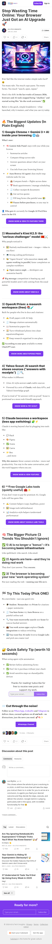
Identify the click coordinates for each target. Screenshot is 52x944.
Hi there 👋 (6, 843)
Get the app (38, 933)
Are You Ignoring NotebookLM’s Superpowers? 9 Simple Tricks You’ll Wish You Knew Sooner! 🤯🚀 (19, 837)
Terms (36, 924)
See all (7, 893)
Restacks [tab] (17, 759)
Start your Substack (19, 933)
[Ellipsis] (49, 781)
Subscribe (38, 3)
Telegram (42, 711)
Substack (14, 939)
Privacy (29, 924)
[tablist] (12, 758)
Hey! (4, 881)
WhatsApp (19, 711)
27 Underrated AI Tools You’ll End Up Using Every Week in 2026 (18, 876)
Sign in (47, 3)
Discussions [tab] (20, 827)
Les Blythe (11, 781)
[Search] (47, 827)
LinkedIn (29, 711)
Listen (46, 30)
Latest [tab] (11, 827)
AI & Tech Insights (14, 29)
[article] (26, 841)
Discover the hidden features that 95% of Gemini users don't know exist (19, 862)
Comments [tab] (7, 759)
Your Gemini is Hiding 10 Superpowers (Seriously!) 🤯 (16, 856)
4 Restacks (30, 733)
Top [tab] (4, 827)
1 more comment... (9, 815)
